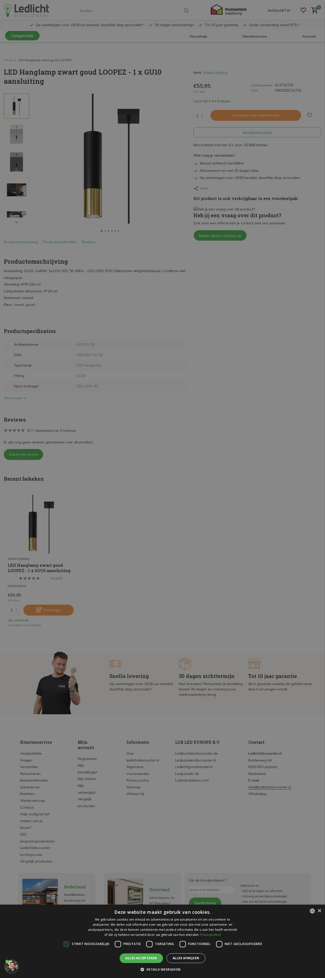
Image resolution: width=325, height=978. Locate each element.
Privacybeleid (210, 935)
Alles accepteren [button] (141, 958)
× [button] (319, 911)
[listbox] (312, 911)
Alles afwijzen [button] (186, 958)
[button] (162, 969)
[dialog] (162, 941)
